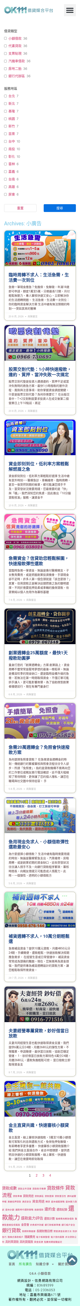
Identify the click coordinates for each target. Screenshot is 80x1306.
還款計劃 (49, 1218)
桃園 (11, 119)
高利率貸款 (12, 1241)
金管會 (25, 1224)
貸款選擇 (49, 1196)
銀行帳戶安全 (68, 1225)
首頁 (12, 1264)
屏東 (11, 194)
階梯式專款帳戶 (15, 1237)
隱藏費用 (29, 1236)
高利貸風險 (26, 1241)
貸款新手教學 (39, 1188)
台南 (11, 179)
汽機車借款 (16, 61)
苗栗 (11, 134)
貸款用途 (28, 1196)
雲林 (11, 164)
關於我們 (64, 1264)
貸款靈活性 (60, 1196)
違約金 (50, 1209)
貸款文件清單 (24, 1188)
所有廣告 (25, 1264)
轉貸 (48, 1201)
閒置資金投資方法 (63, 1231)
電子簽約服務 (57, 1237)
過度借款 (38, 1209)
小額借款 (15, 38)
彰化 (11, 156)
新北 (11, 103)
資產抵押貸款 (14, 1201)
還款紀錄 (62, 1209)
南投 (11, 149)
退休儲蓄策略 (58, 1201)
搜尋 (59, 208)
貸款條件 (55, 1188)
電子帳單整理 (43, 1237)
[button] (70, 10)
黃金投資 (38, 1242)
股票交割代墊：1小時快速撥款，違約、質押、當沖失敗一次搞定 (40, 372)
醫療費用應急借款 (65, 1218)
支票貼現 (15, 53)
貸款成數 (9, 1188)
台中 (11, 141)
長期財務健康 (28, 1231)
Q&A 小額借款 (40, 1273)
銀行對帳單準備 (53, 1225)
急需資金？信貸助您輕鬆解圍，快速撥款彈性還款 (39, 561)
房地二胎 (15, 69)
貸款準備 (17, 1196)
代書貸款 (15, 46)
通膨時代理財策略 (24, 1209)
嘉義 (11, 171)
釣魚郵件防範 (37, 1225)
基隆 (11, 111)
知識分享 (42, 1264)
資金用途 (38, 1201)
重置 (20, 208)
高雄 (11, 187)
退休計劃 (9, 1209)
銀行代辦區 (16, 76)
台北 (11, 96)
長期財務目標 (45, 1231)
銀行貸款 (11, 1230)
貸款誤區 (39, 1196)
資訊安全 (26, 1201)
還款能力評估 (32, 1218)
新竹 (11, 126)
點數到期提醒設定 (53, 1242)
